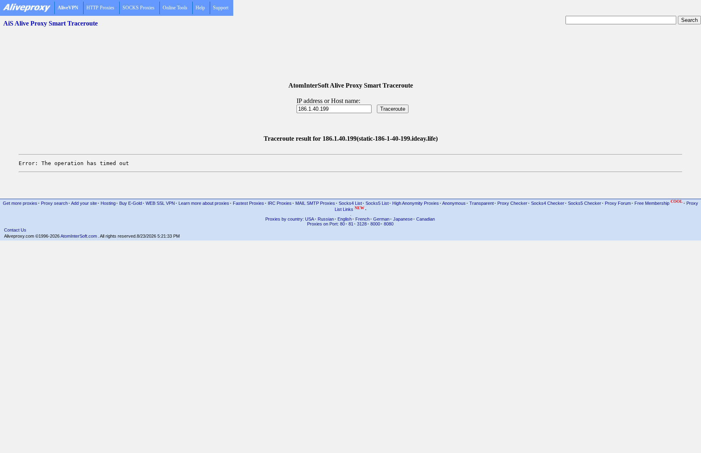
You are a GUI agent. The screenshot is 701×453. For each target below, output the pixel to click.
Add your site (84, 203)
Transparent (481, 203)
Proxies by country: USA (289, 219)
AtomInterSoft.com (78, 236)
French (362, 219)
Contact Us (15, 230)
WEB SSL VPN (160, 203)
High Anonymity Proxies (415, 203)
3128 (362, 223)
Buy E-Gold (130, 203)
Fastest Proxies (248, 203)
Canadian (425, 219)
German (381, 219)
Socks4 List (350, 203)
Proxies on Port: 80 (326, 223)
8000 (375, 223)
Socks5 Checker (584, 203)
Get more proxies (20, 203)
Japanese (403, 219)
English (345, 219)
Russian (326, 219)
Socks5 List (377, 203)
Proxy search (54, 203)
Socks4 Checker (547, 203)
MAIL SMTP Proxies (315, 203)
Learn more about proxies (203, 203)
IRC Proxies (280, 203)
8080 (389, 223)
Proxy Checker (512, 203)
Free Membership (658, 203)
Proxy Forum (618, 203)
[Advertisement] (350, 49)
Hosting (108, 203)
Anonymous (454, 203)
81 (350, 223)
